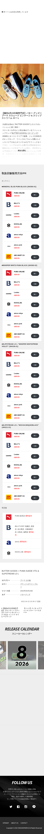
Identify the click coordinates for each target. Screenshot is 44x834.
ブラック (23, 584)
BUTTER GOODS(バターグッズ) (25, 133)
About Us (14, 823)
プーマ (22, 580)
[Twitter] (10, 806)
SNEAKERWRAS (23, 828)
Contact (24, 823)
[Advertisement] (22, 38)
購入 (35, 195)
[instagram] (25, 806)
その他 (28, 580)
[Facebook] (18, 806)
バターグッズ (25, 594)
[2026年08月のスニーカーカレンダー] (22, 655)
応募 (35, 205)
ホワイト (30, 584)
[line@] (33, 806)
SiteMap (6, 823)
